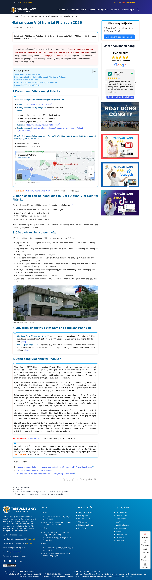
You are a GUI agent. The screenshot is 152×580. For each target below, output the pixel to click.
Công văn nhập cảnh (85, 512)
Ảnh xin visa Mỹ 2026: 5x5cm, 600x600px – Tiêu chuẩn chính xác (39, 494)
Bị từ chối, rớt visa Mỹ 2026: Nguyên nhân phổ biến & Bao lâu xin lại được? (41, 492)
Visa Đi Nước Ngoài (97, 9)
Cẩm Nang (127, 9)
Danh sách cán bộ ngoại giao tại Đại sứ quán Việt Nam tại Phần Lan (41, 77)
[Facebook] (5, 561)
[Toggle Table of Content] (93, 71)
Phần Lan (18, 489)
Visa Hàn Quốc (121, 516)
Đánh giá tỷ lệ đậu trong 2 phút (119, 37)
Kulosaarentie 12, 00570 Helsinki (37, 104)
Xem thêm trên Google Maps (120, 97)
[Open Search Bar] (139, 9)
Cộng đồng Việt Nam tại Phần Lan (28, 85)
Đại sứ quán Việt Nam (33, 16)
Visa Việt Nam (77, 9)
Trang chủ (18, 16)
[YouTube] (10, 561)
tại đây (23, 341)
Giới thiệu (62, 9)
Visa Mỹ (119, 531)
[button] (135, 82)
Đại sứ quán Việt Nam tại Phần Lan (28, 74)
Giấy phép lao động (85, 519)
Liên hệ (117, 2)
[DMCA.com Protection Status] (9, 566)
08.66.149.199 (26, 2)
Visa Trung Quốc (122, 512)
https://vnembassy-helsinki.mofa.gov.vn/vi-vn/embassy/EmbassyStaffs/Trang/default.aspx (54, 467)
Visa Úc (118, 522)
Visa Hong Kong (121, 534)
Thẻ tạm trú (82, 522)
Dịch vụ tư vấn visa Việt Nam (37, 191)
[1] (72, 204)
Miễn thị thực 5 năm (85, 525)
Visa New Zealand (122, 525)
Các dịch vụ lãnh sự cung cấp (27, 80)
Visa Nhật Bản (121, 528)
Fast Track (82, 528)
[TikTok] (15, 561)
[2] (77, 237)
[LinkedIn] (21, 561)
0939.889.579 (21, 539)
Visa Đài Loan (121, 519)
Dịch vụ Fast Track (35, 438)
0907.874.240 (20, 454)
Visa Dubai (120, 541)
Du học (114, 9)
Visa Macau (120, 537)
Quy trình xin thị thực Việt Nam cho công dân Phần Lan (36, 82)
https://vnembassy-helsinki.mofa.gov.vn (42, 125)
